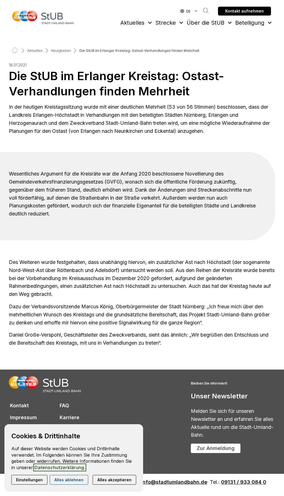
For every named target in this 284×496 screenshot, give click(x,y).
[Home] (15, 50)
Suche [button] (203, 10)
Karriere (69, 417)
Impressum (23, 417)
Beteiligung (249, 22)
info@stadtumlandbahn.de (174, 482)
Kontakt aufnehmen (244, 11)
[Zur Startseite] (43, 17)
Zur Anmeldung (216, 448)
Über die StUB (205, 22)
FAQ (64, 405)
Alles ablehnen (68, 479)
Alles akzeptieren (114, 479)
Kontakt (19, 405)
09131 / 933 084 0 (243, 482)
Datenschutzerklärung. (59, 467)
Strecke (165, 22)
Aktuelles (132, 22)
